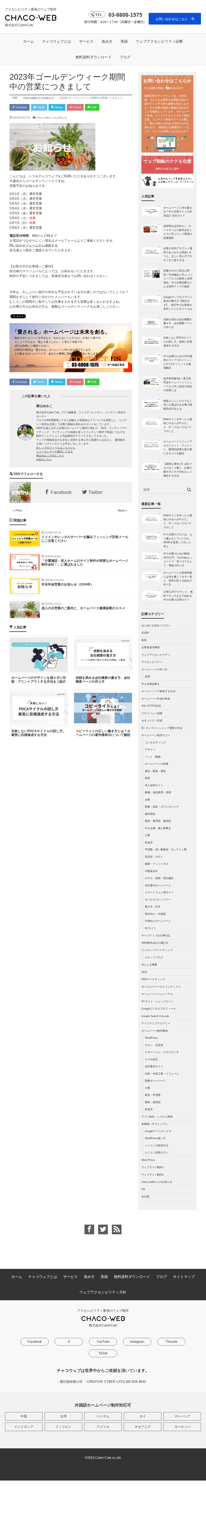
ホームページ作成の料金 (155, 698)
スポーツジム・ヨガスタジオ (162, 1052)
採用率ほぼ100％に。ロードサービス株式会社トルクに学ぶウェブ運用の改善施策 (177, 232)
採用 (147, 676)
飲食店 (149, 842)
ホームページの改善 (156, 763)
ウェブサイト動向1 (152, 1167)
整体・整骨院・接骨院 (158, 820)
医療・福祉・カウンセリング (162, 806)
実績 (124, 41)
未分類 (145, 1196)
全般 (147, 799)
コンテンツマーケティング (157, 950)
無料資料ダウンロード (93, 57)
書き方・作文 (153, 906)
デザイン (150, 749)
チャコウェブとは (56, 41)
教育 (147, 778)
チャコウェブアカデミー (155, 1023)
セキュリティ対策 (151, 720)
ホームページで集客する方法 (158, 691)
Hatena (58, 107)
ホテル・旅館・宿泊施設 (159, 878)
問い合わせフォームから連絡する (33, 245)
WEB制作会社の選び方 (154, 942)
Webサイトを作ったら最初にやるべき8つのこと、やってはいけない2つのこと (177, 425)
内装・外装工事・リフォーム (162, 1073)
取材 (144, 640)
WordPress (151, 1037)
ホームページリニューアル (157, 993)
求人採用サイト (154, 785)
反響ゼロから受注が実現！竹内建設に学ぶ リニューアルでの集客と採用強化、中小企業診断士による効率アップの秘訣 (178, 278)
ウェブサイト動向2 (152, 1174)
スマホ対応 (151, 1059)
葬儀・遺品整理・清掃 (158, 792)
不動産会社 (151, 871)
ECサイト (150, 928)
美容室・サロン (154, 856)
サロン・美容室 (154, 1045)
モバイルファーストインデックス (161, 986)
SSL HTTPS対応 (151, 705)
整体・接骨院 (153, 1102)
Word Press (148, 1159)
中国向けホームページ (158, 920)
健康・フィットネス (156, 863)
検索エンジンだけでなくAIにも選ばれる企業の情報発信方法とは (177, 404)
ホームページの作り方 (154, 669)
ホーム (28, 41)
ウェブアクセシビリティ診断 (159, 41)
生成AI (145, 632)
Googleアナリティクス (158, 1131)
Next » (122, 510)
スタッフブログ (154, 957)
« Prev (17, 510)
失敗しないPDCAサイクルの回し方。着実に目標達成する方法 (177, 341)
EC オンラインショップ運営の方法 (161, 728)
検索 (189, 490)
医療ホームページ (155, 1080)
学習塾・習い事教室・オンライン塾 (166, 849)
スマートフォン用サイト (159, 892)
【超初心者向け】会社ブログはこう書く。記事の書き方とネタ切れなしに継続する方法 (177, 469)
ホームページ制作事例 (154, 1030)
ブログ (125, 57)
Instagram (137, 1341)
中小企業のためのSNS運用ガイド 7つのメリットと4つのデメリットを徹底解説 (177, 362)
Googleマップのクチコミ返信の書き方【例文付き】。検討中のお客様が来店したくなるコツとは (178, 303)
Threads (171, 1341)
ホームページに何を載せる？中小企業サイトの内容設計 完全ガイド (177, 211)
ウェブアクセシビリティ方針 (103, 1292)
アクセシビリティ (151, 662)
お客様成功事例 (150, 647)
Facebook (21, 107)
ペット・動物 (153, 756)
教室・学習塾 (153, 1094)
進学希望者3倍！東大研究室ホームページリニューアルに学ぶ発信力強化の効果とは (177, 384)
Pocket (76, 107)
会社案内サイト (154, 1066)
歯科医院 (150, 813)
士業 (147, 835)
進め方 (107, 41)
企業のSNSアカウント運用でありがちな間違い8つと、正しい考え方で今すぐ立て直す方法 (177, 254)
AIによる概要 (149, 964)
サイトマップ (184, 1277)
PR (143, 1189)
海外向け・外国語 (155, 913)
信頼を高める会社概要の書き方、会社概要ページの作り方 (177, 323)
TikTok (103, 1353)
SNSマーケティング (153, 979)
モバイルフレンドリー (158, 899)
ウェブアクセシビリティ (155, 654)
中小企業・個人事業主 (158, 828)
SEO (144, 972)
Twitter (40, 107)
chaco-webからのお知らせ (51, 117)
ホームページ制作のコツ (155, 735)
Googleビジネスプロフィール (158, 1008)
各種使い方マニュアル (154, 1123)
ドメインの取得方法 (156, 1145)
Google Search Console (155, 1016)
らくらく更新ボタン (156, 1152)
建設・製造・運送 (155, 771)
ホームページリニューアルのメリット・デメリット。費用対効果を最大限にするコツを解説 (177, 447)
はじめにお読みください (155, 625)
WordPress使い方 (155, 1138)
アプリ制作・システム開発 (157, 1116)
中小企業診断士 (150, 683)
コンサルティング (155, 742)
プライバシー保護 (151, 713)
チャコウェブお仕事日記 (155, 935)
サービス (86, 41)
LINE (93, 107)
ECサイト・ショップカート (157, 1001)
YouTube (103, 1341)
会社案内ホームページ (158, 885)
